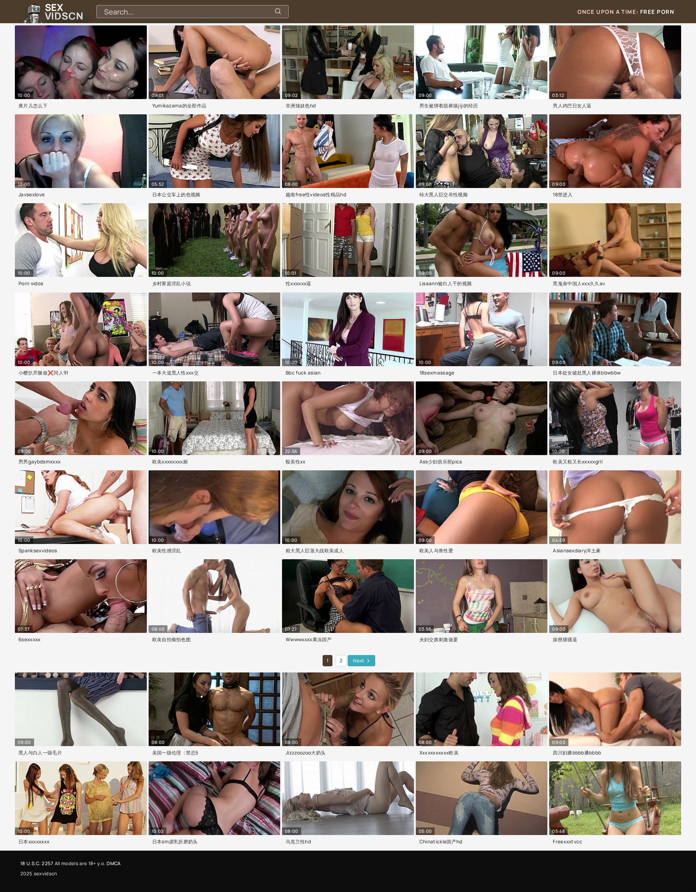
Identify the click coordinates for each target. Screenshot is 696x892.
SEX (64, 11)
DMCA (113, 863)
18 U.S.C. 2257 (36, 863)
